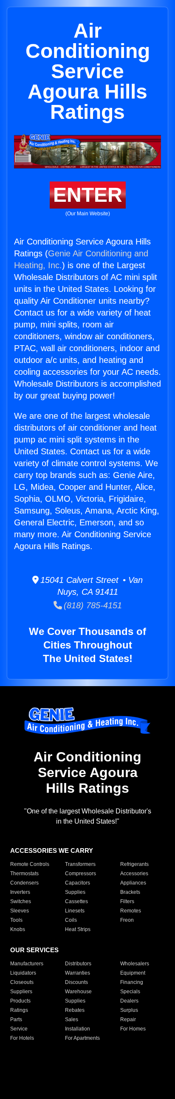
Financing (131, 982)
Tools (16, 920)
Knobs (17, 929)
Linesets (75, 911)
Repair (128, 1019)
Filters (127, 901)
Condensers (24, 883)
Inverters (20, 892)
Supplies (75, 892)
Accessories (134, 873)
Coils (71, 920)
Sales (71, 1019)
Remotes (130, 911)
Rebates (75, 1010)
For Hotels (22, 1038)
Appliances (133, 883)
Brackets (130, 892)
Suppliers (21, 992)
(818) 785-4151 (92, 605)
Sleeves (19, 911)
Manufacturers (26, 964)
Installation (77, 1029)
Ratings (19, 1010)
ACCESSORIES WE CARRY (51, 850)
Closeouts (22, 982)
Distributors (78, 964)
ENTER (87, 195)
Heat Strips (77, 929)
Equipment (132, 973)
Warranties (77, 973)
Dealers (129, 1001)
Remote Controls (29, 864)
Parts (16, 1019)
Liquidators (23, 973)
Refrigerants (134, 864)
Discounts (76, 982)
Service (19, 1029)
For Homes (133, 1029)
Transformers (80, 864)
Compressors (80, 873)
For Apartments (82, 1038)
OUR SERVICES (34, 949)
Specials (130, 992)
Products (20, 1001)
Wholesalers (134, 964)
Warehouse (78, 992)
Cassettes (76, 901)
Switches (20, 901)
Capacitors (77, 883)
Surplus (129, 1010)
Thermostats (24, 873)
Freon (127, 920)
